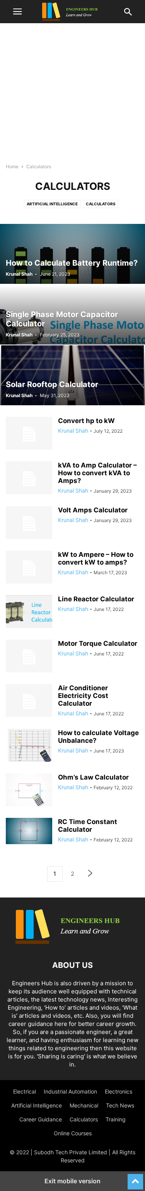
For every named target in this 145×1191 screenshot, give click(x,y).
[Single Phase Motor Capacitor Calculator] (72, 315)
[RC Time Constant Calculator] (29, 831)
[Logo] (72, 941)
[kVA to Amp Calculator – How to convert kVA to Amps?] (29, 478)
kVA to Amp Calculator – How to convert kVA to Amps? (97, 473)
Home (12, 166)
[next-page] (90, 874)
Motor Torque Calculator (97, 643)
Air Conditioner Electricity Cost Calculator (83, 695)
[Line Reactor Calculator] (29, 612)
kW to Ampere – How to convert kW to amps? (95, 558)
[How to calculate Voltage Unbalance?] (29, 746)
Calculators (101, 203)
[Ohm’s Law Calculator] (29, 790)
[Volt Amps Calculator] (29, 523)
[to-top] (135, 1178)
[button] (17, 11)
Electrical (24, 1091)
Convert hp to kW (86, 421)
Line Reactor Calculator (96, 599)
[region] (72, 97)
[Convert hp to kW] (29, 434)
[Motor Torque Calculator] (29, 657)
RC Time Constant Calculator (87, 825)
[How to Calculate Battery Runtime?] (72, 254)
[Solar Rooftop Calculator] (72, 375)
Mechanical (84, 1105)
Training (116, 1119)
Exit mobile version (72, 1181)
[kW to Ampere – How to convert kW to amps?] (29, 568)
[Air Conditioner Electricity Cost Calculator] (29, 701)
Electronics (118, 1091)
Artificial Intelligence (52, 203)
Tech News (120, 1105)
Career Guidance (40, 1119)
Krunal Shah (19, 274)
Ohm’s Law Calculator (93, 777)
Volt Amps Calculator (93, 510)
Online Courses (73, 1133)
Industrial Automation (70, 1091)
